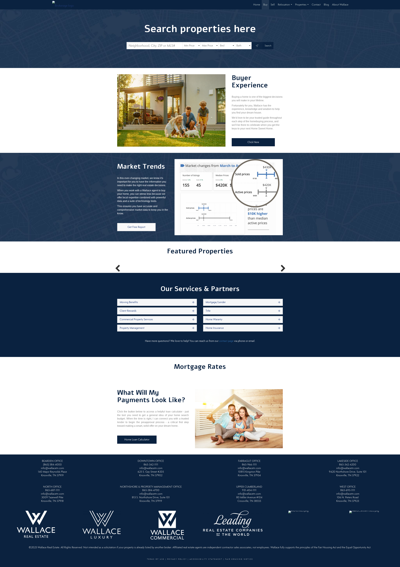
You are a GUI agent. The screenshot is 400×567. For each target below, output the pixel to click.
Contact (316, 4)
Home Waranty (214, 319)
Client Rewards (128, 310)
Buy (265, 4)
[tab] (157, 302)
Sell (273, 4)
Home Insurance (215, 328)
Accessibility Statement (206, 559)
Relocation (285, 6)
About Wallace (340, 4)
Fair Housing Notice (239, 559)
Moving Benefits (129, 302)
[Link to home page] (64, 4)
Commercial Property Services (136, 319)
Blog (326, 4)
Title (208, 310)
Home (256, 4)
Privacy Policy (177, 559)
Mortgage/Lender (216, 302)
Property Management (132, 328)
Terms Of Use (155, 559)
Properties (302, 6)
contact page (226, 341)
